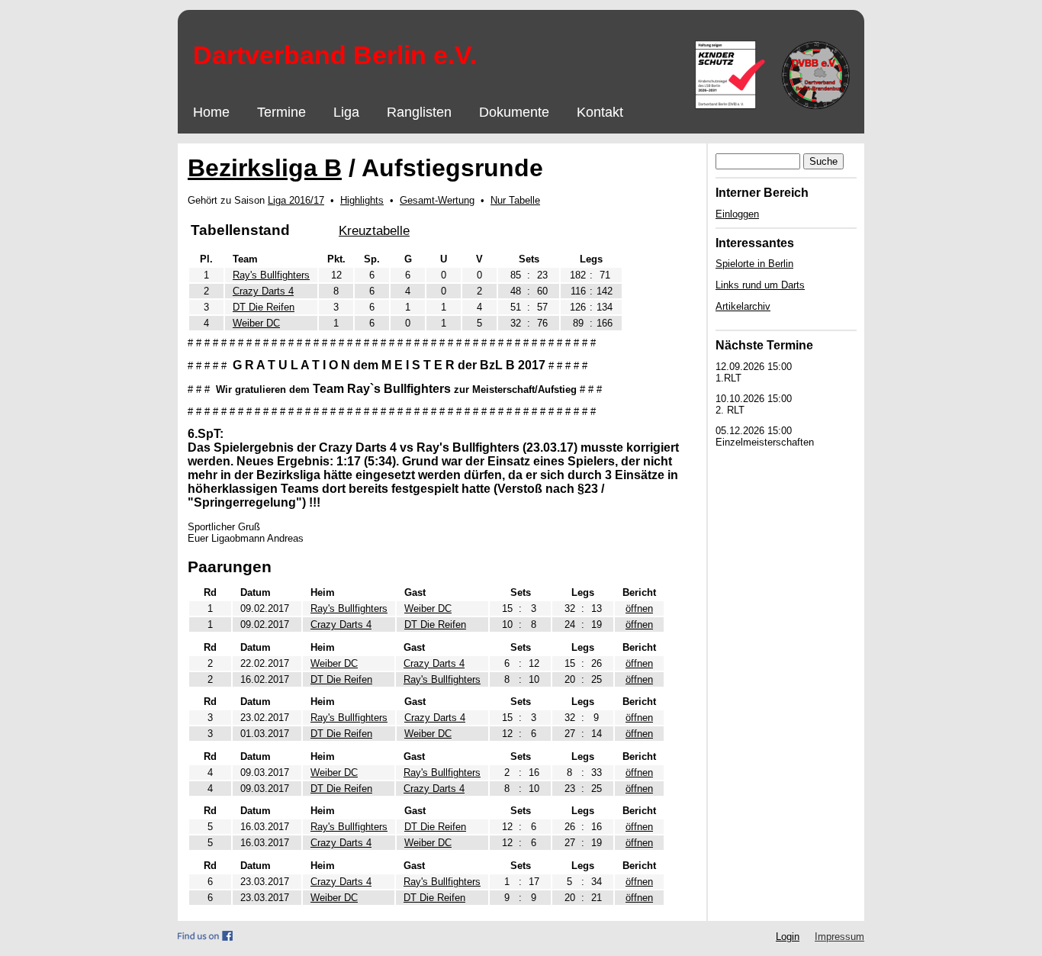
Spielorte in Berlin (754, 263)
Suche (823, 161)
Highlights (362, 200)
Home (211, 112)
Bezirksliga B (265, 168)
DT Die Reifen (263, 307)
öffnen (639, 608)
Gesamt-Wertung (437, 200)
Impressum (839, 936)
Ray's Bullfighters (271, 275)
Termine (281, 112)
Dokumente (514, 112)
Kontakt (600, 112)
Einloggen (737, 214)
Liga (346, 112)
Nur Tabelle (515, 200)
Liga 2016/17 (296, 200)
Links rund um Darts (760, 285)
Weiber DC (256, 323)
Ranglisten (419, 112)
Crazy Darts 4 (263, 291)
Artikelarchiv (743, 306)
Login (787, 936)
